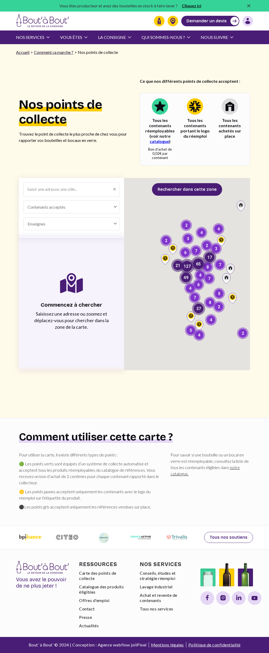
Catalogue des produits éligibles (101, 589)
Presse (85, 617)
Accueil (22, 52)
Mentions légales (167, 644)
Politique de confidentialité (214, 644)
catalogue (159, 141)
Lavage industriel (156, 586)
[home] (42, 21)
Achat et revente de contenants (158, 598)
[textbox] (50, 206)
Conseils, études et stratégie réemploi (158, 575)
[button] (35, 37)
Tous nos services (156, 608)
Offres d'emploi (94, 600)
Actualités (89, 625)
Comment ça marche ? (53, 52)
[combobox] (71, 206)
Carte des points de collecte (97, 575)
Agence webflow (114, 644)
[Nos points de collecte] (173, 21)
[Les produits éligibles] (159, 21)
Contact (87, 608)
